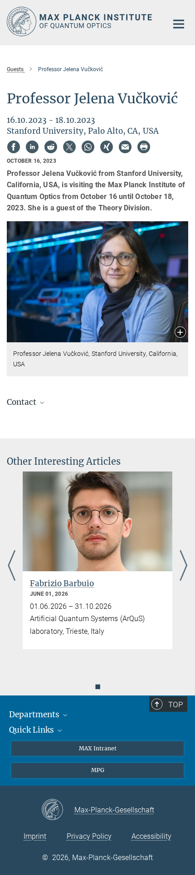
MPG (97, 770)
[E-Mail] (125, 147)
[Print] (144, 147)
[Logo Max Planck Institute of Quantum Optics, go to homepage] (80, 21)
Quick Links (32, 729)
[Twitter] (69, 147)
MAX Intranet (98, 748)
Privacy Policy (89, 836)
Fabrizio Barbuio (62, 583)
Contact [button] (22, 402)
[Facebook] (13, 147)
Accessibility (151, 836)
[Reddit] (51, 147)
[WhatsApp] (88, 147)
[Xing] (106, 147)
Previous (12, 566)
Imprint (35, 836)
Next (183, 566)
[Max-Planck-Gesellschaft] (57, 810)
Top (175, 704)
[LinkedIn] (32, 147)
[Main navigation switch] (179, 24)
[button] (180, 333)
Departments (35, 714)
